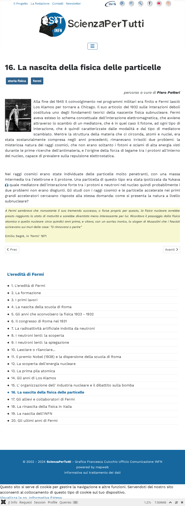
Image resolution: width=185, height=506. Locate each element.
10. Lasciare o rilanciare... (33, 350)
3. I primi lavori (24, 300)
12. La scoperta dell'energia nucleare (43, 364)
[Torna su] (177, 497)
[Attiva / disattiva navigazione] (92, 46)
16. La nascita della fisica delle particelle (47, 392)
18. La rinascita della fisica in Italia (41, 406)
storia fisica (17, 81)
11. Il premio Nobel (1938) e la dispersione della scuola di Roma (66, 357)
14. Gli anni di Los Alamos (33, 378)
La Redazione (40, 3)
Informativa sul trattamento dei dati (92, 472)
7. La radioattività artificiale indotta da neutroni (53, 328)
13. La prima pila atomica (33, 371)
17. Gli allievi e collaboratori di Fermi (43, 399)
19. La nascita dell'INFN (31, 413)
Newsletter (73, 3)
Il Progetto (21, 3)
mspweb (102, 467)
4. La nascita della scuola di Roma (41, 307)
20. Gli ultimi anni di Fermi (34, 420)
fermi (37, 81)
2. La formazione (26, 293)
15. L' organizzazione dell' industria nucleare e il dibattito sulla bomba (72, 385)
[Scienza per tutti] (92, 25)
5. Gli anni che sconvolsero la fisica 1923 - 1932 (52, 314)
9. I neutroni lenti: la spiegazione (40, 342)
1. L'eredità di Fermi (28, 285)
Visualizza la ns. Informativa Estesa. (31, 498)
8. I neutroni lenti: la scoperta (37, 335)
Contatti (57, 3)
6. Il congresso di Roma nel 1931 (39, 321)
